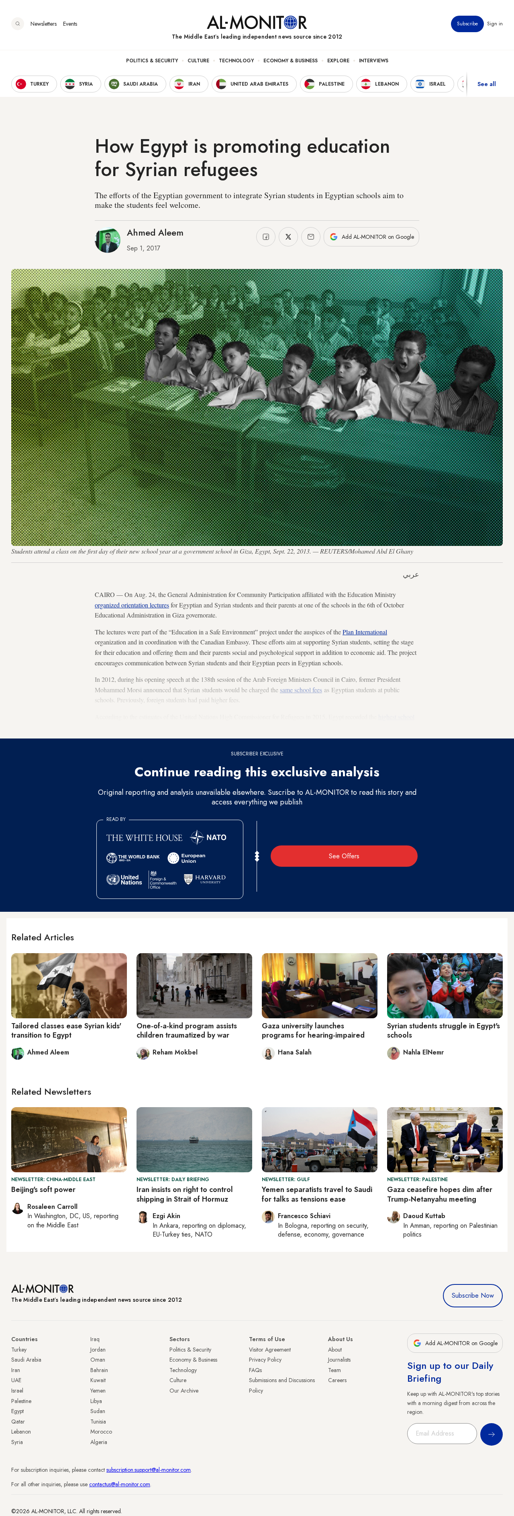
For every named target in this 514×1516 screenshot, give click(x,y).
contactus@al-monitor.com (119, 1484)
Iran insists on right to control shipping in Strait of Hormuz (185, 1194)
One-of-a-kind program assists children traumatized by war (187, 1030)
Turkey (19, 1350)
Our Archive (183, 1391)
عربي (411, 574)
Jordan (98, 1350)
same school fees (301, 689)
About (335, 1350)
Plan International (365, 632)
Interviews (373, 60)
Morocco (101, 1432)
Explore (338, 60)
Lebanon (21, 1432)
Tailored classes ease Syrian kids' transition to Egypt (66, 1030)
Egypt (17, 1411)
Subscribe (467, 23)
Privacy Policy (265, 1360)
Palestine (21, 1401)
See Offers (344, 856)
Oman (97, 1360)
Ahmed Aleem (155, 232)
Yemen (98, 1391)
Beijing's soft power (43, 1189)
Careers (337, 1380)
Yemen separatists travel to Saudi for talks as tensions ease (317, 1194)
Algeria (98, 1442)
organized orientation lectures (132, 605)
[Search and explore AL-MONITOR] (17, 23)
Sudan (97, 1411)
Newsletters (44, 24)
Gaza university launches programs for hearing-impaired (313, 1030)
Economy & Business (290, 60)
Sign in (495, 23)
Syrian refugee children (172, 727)
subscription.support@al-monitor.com (148, 1470)
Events (70, 24)
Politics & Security (152, 60)
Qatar (18, 1422)
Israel (17, 1391)
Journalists (339, 1360)
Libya (96, 1401)
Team (334, 1370)
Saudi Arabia (26, 1360)
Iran (15, 1370)
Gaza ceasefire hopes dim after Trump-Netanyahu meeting (439, 1194)
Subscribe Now (473, 1295)
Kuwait (98, 1380)
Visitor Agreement (270, 1350)
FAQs (255, 1370)
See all (486, 84)
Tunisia (98, 1422)
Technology (236, 60)
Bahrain (99, 1370)
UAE (16, 1380)
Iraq (95, 1339)
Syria (17, 1442)
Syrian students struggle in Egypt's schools (443, 1030)
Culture (198, 60)
